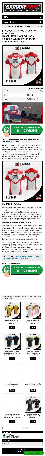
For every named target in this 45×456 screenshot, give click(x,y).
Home (4, 30)
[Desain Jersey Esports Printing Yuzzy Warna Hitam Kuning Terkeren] (12, 404)
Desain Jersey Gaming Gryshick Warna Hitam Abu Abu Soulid (33, 416)
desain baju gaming (9, 150)
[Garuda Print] (22, 13)
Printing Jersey (8, 145)
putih (40, 150)
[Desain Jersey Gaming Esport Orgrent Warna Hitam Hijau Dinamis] (33, 341)
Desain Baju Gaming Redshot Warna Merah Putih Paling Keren (12, 384)
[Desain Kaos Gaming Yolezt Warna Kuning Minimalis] (12, 310)
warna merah (33, 150)
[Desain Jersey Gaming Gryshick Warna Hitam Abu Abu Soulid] (33, 404)
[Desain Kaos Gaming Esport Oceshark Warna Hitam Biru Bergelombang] (12, 341)
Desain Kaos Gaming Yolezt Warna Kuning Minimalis (12, 322)
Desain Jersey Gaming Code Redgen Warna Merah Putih (33, 322)
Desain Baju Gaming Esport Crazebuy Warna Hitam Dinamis (33, 384)
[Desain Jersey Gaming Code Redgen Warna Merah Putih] (33, 310)
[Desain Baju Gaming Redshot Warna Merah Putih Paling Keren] (12, 373)
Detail (12, 327)
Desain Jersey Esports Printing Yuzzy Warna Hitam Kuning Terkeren (12, 416)
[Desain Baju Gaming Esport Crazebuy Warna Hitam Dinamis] (33, 373)
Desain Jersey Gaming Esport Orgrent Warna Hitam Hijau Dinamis (33, 353)
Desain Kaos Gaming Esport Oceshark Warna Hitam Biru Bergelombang (12, 353)
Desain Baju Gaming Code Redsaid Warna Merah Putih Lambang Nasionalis (18, 39)
